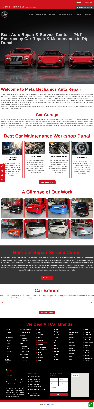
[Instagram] (2, 171)
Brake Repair (82, 157)
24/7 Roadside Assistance (11, 158)
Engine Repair (35, 156)
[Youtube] (2, 175)
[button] (2, 302)
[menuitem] (78, 2)
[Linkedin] (2, 179)
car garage (40, 119)
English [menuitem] (51, 404)
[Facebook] (2, 166)
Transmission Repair (58, 156)
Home (31, 14)
